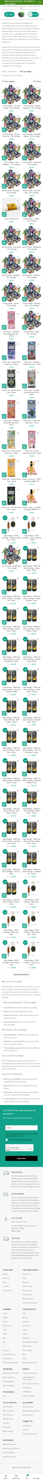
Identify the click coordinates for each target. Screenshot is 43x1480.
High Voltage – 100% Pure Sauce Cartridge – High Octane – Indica (11, 811)
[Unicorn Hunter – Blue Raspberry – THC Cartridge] (11, 150)
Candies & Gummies (30, 1373)
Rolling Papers (28, 1415)
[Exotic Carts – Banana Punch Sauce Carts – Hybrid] (11, 439)
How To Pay (27, 1290)
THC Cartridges (8, 1381)
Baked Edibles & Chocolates (29, 1378)
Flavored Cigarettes (30, 1433)
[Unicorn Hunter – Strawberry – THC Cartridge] (11, 263)
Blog (4, 1282)
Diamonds (26, 1338)
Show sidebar (9, 81)
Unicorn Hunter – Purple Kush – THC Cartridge (31, 163)
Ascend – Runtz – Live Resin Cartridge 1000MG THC (32, 508)
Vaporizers (13, 71)
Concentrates (29, 1309)
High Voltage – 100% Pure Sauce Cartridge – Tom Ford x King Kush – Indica (32, 750)
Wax (24, 1313)
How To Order (28, 1286)
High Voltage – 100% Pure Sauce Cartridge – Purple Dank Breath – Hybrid (11, 659)
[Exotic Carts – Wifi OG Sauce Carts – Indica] (11, 378)
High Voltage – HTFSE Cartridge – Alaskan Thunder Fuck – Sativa (11, 538)
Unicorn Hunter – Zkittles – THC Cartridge (31, 220)
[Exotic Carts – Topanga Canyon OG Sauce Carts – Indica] (31, 378)
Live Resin (26, 1325)
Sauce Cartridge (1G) (11, 219)
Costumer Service (30, 1270)
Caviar (25, 1334)
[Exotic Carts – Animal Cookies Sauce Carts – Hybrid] (31, 439)
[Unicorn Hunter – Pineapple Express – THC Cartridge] (31, 122)
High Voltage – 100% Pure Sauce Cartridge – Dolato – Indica (11, 902)
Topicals (6, 1423)
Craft (5, 1330)
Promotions (7, 1290)
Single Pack (27, 1425)
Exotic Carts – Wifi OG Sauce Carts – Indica (11, 391)
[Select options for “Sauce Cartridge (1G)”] (4, 214)
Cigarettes (28, 1421)
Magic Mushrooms (10, 1444)
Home (4, 71)
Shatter (25, 1321)
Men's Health (8, 1431)
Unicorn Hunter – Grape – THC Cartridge (32, 333)
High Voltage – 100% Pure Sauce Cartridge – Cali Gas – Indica (11, 871)
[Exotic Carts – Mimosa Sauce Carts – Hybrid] (11, 467)
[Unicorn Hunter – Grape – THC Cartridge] (31, 320)
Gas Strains (7, 1325)
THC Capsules (8, 1407)
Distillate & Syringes (30, 1342)
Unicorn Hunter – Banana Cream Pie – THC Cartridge (11, 135)
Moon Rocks (27, 1350)
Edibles (26, 1369)
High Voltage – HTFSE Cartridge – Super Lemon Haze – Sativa (32, 932)
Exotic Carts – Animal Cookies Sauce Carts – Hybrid (31, 452)
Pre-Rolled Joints (9, 1354)
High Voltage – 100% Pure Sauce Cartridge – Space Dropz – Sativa (31, 568)
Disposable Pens (9, 1377)
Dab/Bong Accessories (31, 1411)
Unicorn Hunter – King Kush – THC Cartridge (31, 276)
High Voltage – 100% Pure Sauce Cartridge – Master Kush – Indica (31, 841)
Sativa (5, 1321)
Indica (5, 1313)
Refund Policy (28, 1298)
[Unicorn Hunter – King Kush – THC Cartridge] (31, 263)
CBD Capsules (8, 1411)
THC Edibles (27, 1387)
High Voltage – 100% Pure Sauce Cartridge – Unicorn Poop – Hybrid (11, 629)
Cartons (26, 1429)
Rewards (26, 1282)
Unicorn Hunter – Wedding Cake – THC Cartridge (31, 305)
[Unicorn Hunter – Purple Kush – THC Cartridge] (31, 150)
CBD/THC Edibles (29, 1396)
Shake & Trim (8, 1358)
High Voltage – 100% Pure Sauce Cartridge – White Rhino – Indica (31, 811)
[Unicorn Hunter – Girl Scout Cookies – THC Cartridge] (11, 94)
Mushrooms (8, 1440)
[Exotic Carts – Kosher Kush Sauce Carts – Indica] (31, 409)
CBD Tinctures (8, 1419)
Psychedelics (8, 1392)
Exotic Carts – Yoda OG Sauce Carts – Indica (11, 508)
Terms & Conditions (30, 1303)
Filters (38, 81)
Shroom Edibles (9, 1452)
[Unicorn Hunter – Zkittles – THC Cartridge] (31, 207)
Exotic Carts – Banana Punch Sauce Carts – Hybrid (11, 452)
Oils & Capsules (10, 1402)
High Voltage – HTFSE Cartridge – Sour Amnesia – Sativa (11, 962)
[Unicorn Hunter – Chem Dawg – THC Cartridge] (11, 235)
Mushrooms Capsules (11, 1448)
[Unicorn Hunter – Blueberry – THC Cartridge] (11, 179)
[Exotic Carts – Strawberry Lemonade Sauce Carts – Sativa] (11, 409)
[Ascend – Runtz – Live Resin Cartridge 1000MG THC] (31, 495)
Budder (25, 1317)
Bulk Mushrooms (9, 1456)
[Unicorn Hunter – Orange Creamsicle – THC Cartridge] (31, 94)
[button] (4, 101)
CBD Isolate (27, 1346)
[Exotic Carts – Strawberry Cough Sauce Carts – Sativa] (31, 350)
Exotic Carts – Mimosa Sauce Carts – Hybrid (11, 480)
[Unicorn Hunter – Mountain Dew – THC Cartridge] (31, 179)
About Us (6, 1278)
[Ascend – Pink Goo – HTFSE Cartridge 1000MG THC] (31, 467)
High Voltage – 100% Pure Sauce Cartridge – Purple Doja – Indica (11, 750)
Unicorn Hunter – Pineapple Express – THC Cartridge (31, 135)
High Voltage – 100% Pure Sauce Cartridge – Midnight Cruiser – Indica (11, 780)
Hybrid (5, 1317)
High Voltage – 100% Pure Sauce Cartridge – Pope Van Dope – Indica (32, 720)
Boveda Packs (28, 1407)
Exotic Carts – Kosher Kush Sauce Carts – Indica (31, 422)
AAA (4, 1338)
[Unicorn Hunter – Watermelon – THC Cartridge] (31, 235)
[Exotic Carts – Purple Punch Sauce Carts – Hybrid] (11, 350)
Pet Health (7, 1427)
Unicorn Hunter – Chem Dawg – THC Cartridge (11, 248)
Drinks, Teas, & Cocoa (31, 1383)
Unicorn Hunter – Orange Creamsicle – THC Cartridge (32, 107)
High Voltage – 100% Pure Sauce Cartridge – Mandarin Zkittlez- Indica (32, 780)
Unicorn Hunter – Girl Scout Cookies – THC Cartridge (11, 107)
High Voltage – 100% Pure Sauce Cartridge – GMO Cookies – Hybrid (11, 720)
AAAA (5, 1334)
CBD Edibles (27, 1392)
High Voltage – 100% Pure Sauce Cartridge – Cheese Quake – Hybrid (31, 689)
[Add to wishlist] (18, 88)
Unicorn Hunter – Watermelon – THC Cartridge (31, 248)
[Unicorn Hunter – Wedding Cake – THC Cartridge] (31, 292)
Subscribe (21, 1158)
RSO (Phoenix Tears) (30, 1362)
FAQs (24, 1278)
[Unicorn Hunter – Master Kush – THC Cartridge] (11, 554)
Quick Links (8, 1270)
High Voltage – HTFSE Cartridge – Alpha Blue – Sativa (32, 902)
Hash (24, 1358)
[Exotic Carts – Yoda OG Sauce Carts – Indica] (11, 495)
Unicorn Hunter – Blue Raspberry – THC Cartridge (11, 163)
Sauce (25, 1330)
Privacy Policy (28, 1294)
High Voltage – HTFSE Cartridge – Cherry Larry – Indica (31, 962)
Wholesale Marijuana (10, 1362)
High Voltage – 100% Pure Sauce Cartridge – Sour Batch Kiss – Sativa (11, 598)
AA (4, 1342)
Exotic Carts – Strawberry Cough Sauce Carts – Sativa (32, 363)
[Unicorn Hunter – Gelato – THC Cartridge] (11, 292)
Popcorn (6, 1350)
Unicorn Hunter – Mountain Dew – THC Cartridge (31, 192)
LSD (4, 1396)
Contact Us (27, 1274)
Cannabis (7, 1309)
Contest (6, 1286)
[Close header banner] (40, 2)
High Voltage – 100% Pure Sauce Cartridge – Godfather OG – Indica (31, 871)
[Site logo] (21, 14)
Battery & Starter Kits (11, 1373)
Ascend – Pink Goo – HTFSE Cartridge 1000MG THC (32, 480)
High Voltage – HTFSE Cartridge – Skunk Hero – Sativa (11, 932)
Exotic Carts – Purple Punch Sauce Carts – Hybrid (11, 363)
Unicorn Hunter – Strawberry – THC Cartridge (11, 276)
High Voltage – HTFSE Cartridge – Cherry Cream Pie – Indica (31, 538)
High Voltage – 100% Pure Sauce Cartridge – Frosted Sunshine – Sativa (31, 598)
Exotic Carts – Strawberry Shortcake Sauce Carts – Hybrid (11, 334)
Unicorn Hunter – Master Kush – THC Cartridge (11, 567)
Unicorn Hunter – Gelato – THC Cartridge (11, 305)
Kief (24, 1354)
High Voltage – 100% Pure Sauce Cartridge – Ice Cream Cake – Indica (11, 841)
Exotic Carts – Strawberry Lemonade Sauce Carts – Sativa (11, 423)
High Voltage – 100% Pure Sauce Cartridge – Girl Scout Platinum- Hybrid (11, 689)
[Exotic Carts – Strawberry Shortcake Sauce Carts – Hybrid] (11, 320)
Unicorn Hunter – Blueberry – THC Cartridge (11, 192)
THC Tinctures (8, 1415)
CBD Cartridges (8, 1385)
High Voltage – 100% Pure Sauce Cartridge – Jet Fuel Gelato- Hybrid (31, 659)
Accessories (28, 1402)
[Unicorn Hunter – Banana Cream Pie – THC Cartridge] (11, 122)
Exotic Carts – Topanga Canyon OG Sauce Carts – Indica (31, 392)
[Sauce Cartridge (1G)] (11, 207)
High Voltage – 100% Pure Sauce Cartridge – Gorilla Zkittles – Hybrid (31, 629)
